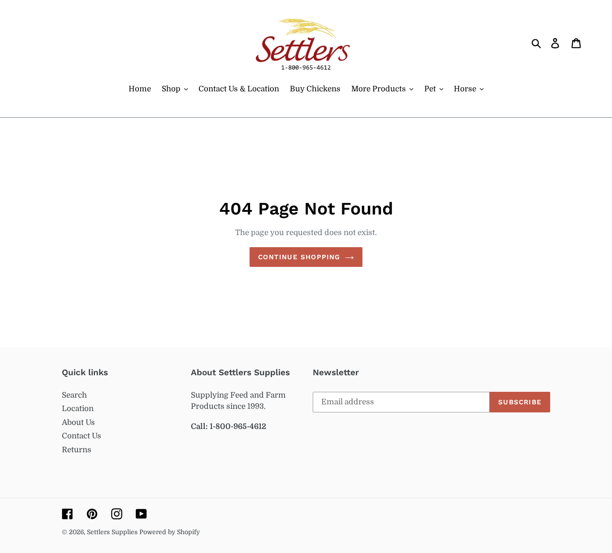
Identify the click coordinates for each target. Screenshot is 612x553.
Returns (76, 450)
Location (78, 408)
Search (74, 395)
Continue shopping (299, 257)
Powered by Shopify (169, 532)
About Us (78, 422)
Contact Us (81, 436)
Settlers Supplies (113, 532)
